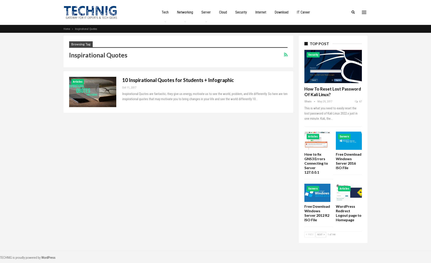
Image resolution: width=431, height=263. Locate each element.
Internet (260, 12)
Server (206, 12)
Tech (165, 12)
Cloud (223, 12)
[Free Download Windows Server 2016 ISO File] (349, 141)
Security (241, 12)
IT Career (303, 12)
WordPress (48, 258)
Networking (185, 12)
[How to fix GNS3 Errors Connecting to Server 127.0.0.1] (317, 141)
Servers (344, 136)
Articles (77, 81)
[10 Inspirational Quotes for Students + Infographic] (92, 92)
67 (360, 101)
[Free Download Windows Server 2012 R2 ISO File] (317, 193)
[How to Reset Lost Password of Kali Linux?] (333, 66)
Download (281, 12)
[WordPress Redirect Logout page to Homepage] (349, 193)
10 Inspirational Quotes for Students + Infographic (178, 80)
